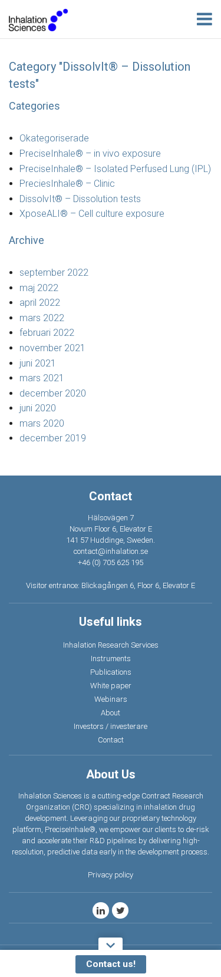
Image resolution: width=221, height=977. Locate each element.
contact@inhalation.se (111, 551)
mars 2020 (41, 423)
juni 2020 (37, 408)
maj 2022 (38, 287)
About (110, 712)
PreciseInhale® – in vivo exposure (90, 153)
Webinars (110, 699)
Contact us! (111, 964)
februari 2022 (46, 332)
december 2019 (52, 438)
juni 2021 (37, 363)
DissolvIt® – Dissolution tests (80, 198)
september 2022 (53, 272)
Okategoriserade (54, 138)
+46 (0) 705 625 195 (110, 562)
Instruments (111, 658)
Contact (111, 739)
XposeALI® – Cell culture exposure (91, 213)
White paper (110, 685)
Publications (110, 672)
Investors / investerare (110, 726)
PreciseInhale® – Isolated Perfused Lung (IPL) (115, 168)
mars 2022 (41, 318)
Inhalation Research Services (111, 645)
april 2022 (39, 302)
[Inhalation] (38, 19)
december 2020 (52, 393)
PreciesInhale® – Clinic (67, 183)
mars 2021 (41, 378)
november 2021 (52, 348)
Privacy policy (110, 874)
